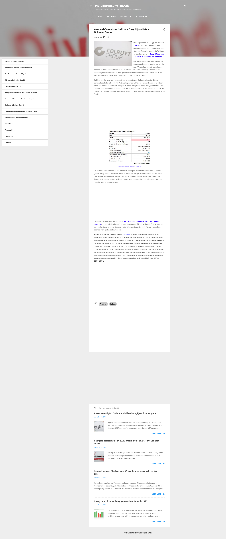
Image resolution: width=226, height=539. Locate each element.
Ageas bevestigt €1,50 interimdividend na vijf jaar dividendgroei (125, 413)
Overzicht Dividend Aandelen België (19, 99)
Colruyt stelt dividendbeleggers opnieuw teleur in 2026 (120, 501)
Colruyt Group (126, 234)
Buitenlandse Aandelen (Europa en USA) (21, 111)
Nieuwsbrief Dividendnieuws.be (17, 117)
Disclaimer (9, 136)
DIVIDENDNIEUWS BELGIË (112, 5)
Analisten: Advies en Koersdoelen (18, 68)
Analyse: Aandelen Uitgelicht (16, 74)
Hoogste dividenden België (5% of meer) (21, 93)
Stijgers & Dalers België (14, 105)
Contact (8, 142)
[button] (163, 30)
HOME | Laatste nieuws (14, 61)
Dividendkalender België (119, 17)
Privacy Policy (10, 130)
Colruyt (113, 304)
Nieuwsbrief (142, 17)
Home (99, 17)
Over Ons (9, 124)
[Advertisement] (179, 59)
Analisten (103, 304)
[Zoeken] (185, 6)
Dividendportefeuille (13, 86)
